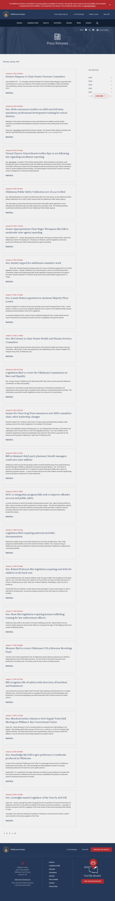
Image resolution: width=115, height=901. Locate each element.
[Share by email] (93, 30)
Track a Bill (106, 14)
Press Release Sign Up (61, 14)
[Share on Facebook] (86, 30)
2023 (90, 88)
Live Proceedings (79, 14)
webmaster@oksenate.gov (22, 879)
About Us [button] (46, 23)
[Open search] (97, 23)
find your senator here (92, 881)
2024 (90, 85)
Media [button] (79, 23)
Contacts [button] (88, 23)
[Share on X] (89, 30)
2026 (90, 77)
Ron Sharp (12, 162)
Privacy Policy (53, 886)
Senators (51, 862)
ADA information (89, 6)
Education (52, 869)
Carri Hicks (17, 130)
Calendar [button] (69, 23)
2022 (90, 92)
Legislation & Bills (54, 866)
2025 (90, 81)
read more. (9, 93)
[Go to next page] (12, 833)
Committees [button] (57, 23)
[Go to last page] (15, 833)
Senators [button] (19, 23)
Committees (53, 872)
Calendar (52, 876)
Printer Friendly (103, 30)
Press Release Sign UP (101, 849)
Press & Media (53, 879)
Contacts (51, 883)
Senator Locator (93, 14)
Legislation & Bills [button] (32, 23)
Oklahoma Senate (17, 14)
